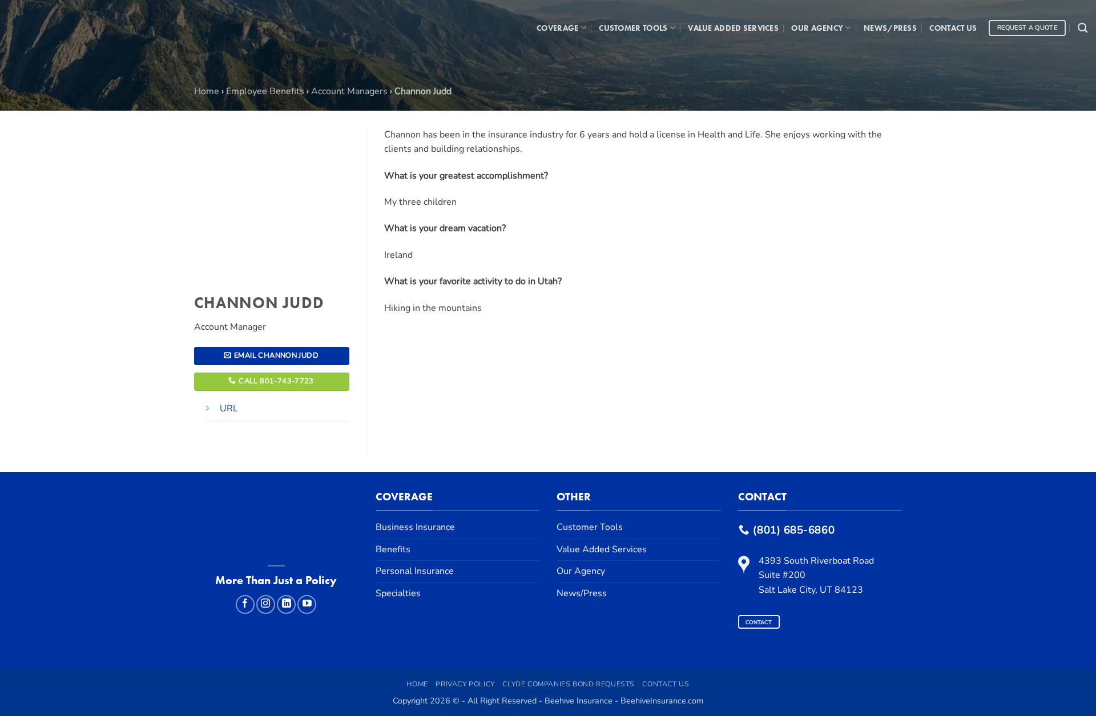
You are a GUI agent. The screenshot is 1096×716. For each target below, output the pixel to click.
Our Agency (817, 28)
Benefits (393, 549)
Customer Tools (633, 28)
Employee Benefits (265, 91)
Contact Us (953, 28)
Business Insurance (415, 527)
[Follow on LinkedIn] (286, 604)
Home (206, 91)
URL (229, 408)
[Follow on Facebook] (245, 604)
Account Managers (349, 91)
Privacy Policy (465, 684)
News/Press (890, 28)
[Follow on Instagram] (265, 604)
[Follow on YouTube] (306, 604)
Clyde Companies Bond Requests (568, 684)
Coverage (557, 28)
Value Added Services (733, 28)
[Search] (1082, 28)
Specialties (398, 593)
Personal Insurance (415, 571)
